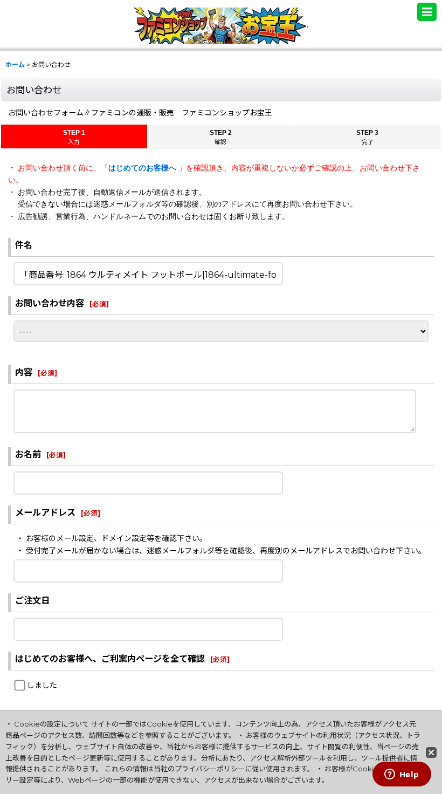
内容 (23, 372)
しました (42, 685)
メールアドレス (45, 512)
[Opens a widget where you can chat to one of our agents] (401, 775)
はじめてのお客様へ (143, 167)
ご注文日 (32, 600)
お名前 (28, 454)
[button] (427, 12)
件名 (23, 244)
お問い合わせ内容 (49, 303)
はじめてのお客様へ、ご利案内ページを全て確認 (110, 658)
